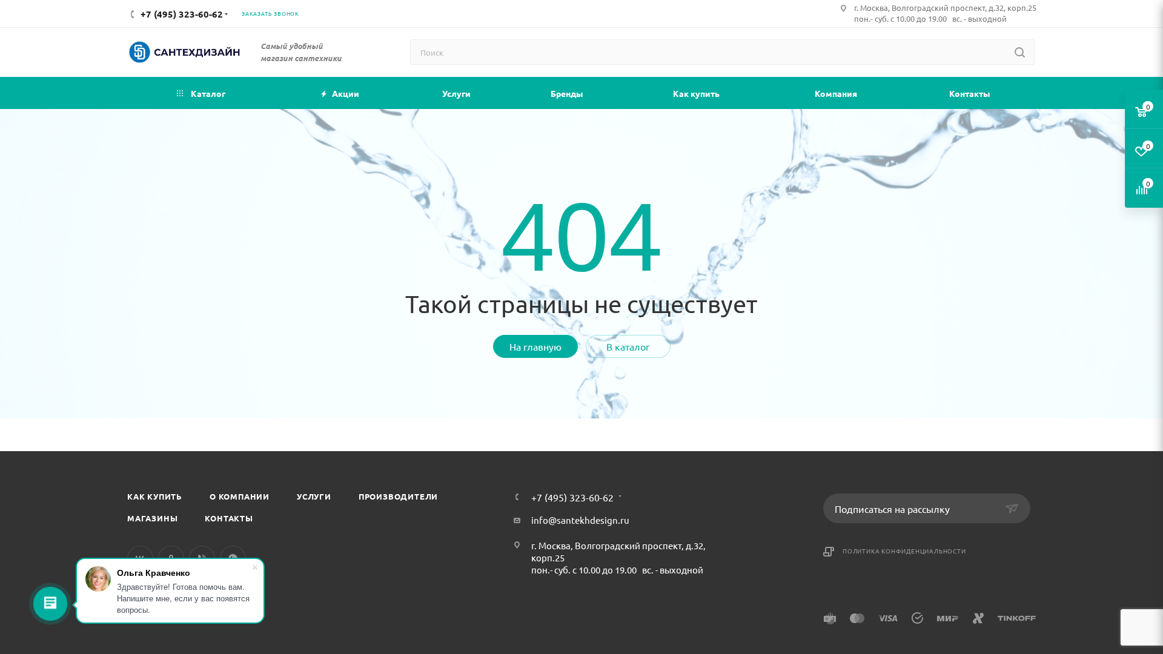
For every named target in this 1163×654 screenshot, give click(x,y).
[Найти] (1020, 52)
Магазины (152, 518)
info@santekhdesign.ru (580, 520)
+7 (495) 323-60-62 (572, 497)
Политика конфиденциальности (904, 550)
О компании (240, 496)
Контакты (229, 518)
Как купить (154, 496)
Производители (398, 496)
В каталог (628, 346)
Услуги (314, 496)
